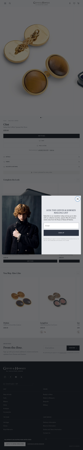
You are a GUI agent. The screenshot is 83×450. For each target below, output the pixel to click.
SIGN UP (61, 233)
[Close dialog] (77, 198)
